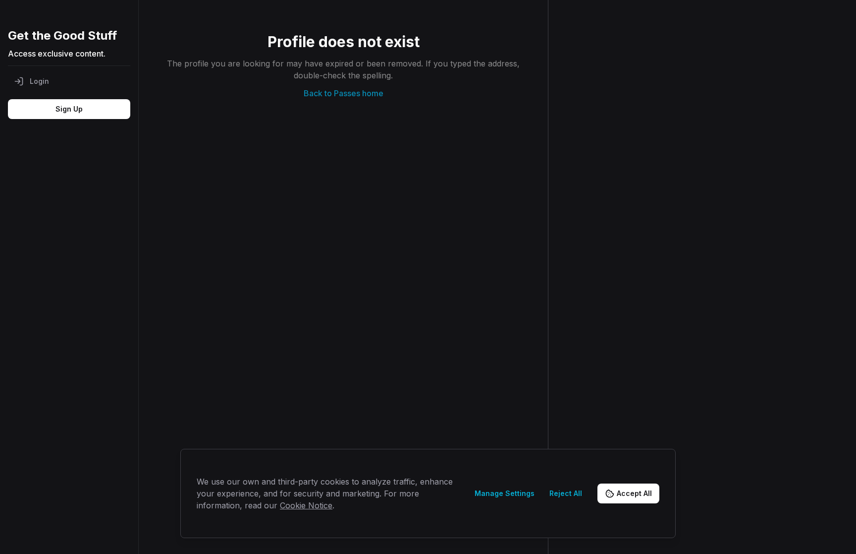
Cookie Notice (306, 505)
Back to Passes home (343, 93)
